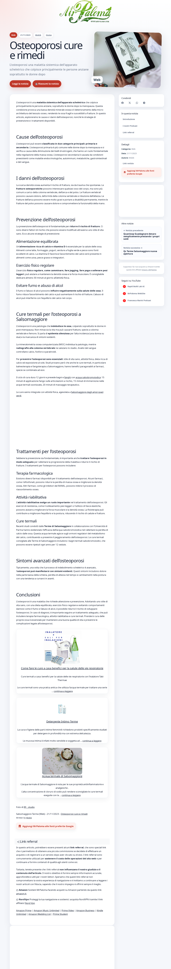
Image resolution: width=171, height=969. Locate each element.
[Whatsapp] (137, 102)
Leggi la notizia (20, 83)
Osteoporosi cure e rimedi (74, 813)
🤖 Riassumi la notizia (47, 83)
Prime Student (60, 914)
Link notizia (128, 163)
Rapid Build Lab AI (135, 286)
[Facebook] (122, 102)
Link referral (128, 132)
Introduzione (129, 119)
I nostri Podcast (130, 125)
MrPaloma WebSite (136, 293)
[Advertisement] (62, 417)
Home (49, 35)
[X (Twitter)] (130, 102)
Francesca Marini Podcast (139, 300)
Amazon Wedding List (39, 914)
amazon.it (21, 893)
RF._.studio (29, 807)
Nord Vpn (30, 903)
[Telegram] (144, 102)
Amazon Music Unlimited (46, 910)
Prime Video (68, 910)
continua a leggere (63, 691)
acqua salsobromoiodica (88, 377)
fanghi (67, 377)
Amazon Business (85, 910)
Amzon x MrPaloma (149, 270)
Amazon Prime (23, 910)
